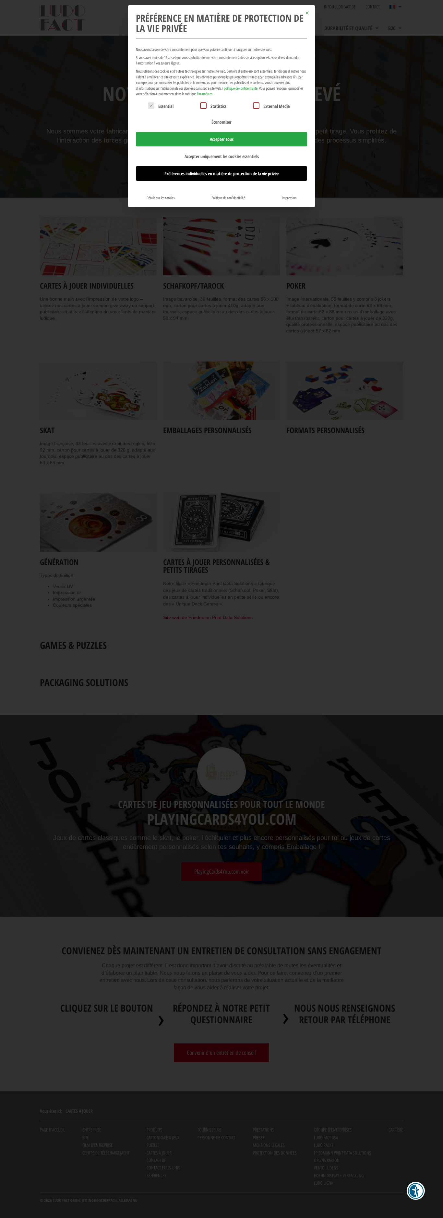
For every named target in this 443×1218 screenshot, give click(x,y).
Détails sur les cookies (161, 197)
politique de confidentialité (240, 88)
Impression (289, 197)
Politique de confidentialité (228, 197)
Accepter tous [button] (221, 139)
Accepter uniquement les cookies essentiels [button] (222, 156)
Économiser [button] (221, 122)
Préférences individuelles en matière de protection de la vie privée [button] (221, 173)
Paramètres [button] (204, 93)
